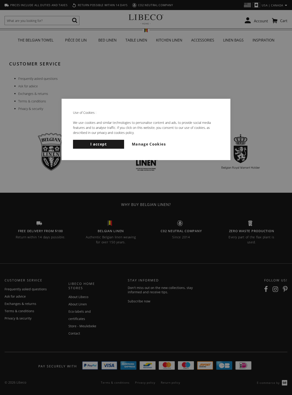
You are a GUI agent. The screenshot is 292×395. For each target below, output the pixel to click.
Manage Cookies (149, 144)
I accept (98, 144)
